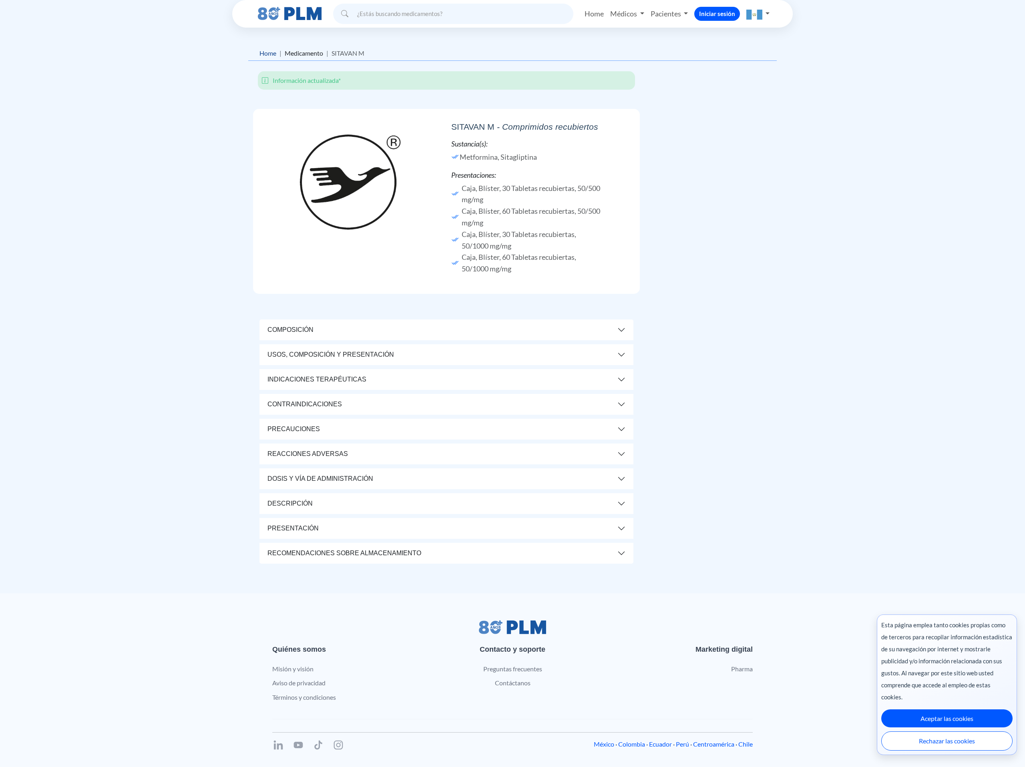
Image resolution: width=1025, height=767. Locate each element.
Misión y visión (293, 669)
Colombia (631, 744)
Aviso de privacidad (299, 683)
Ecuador (660, 744)
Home (594, 13)
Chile (745, 744)
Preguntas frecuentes (512, 669)
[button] (758, 14)
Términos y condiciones (304, 697)
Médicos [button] (624, 13)
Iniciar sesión (717, 13)
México (604, 744)
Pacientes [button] (666, 13)
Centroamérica (713, 744)
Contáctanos (513, 683)
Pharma (742, 669)
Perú (682, 744)
